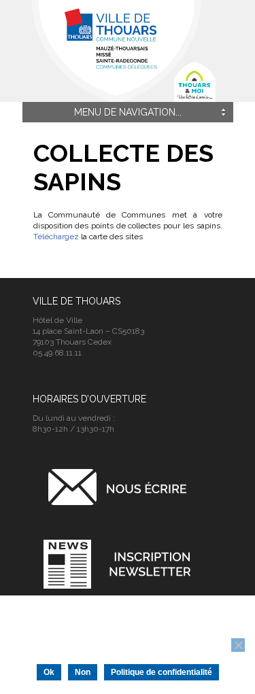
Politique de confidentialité (161, 672)
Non (82, 672)
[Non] (238, 645)
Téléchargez (56, 236)
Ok (49, 672)
